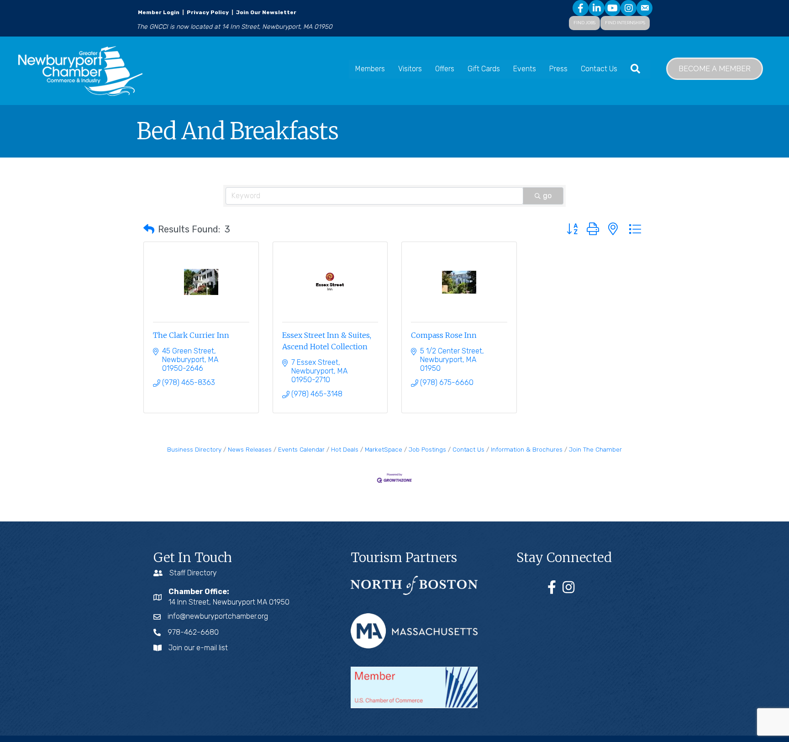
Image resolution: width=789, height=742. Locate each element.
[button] (148, 229)
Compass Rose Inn (444, 335)
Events (524, 68)
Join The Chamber (595, 449)
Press (558, 68)
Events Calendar (301, 449)
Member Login (158, 12)
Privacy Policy (208, 12)
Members (370, 68)
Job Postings (427, 449)
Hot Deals (344, 449)
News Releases (250, 449)
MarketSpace (383, 449)
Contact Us (599, 68)
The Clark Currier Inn (191, 335)
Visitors (410, 68)
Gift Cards (484, 68)
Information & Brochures (527, 449)
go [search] (547, 195)
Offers (444, 68)
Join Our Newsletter (265, 12)
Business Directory (194, 449)
